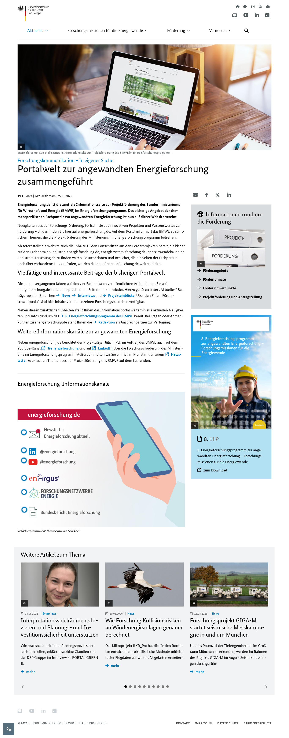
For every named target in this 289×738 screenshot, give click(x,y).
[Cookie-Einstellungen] (8, 729)
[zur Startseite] (237, 6)
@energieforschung (62, 348)
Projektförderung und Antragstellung (232, 296)
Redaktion (106, 322)
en (252, 6)
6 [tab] (149, 686)
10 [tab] (167, 686)
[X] (217, 195)
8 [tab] (158, 686)
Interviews (86, 295)
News (66, 295)
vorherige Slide (23, 687)
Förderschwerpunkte (219, 288)
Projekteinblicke (121, 295)
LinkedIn (105, 348)
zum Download (215, 470)
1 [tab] (125, 686)
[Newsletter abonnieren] (234, 15)
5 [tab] (144, 686)
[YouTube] (246, 15)
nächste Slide (266, 687)
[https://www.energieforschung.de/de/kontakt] (245, 6)
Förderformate (214, 279)
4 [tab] (139, 686)
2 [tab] (130, 686)
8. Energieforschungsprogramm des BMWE (99, 316)
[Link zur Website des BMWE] (33, 11)
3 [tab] (135, 686)
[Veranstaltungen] (267, 15)
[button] (38, 31)
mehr (30, 671)
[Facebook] (206, 195)
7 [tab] (153, 686)
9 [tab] (163, 686)
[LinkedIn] (257, 15)
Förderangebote (215, 270)
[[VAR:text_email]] (195, 195)
